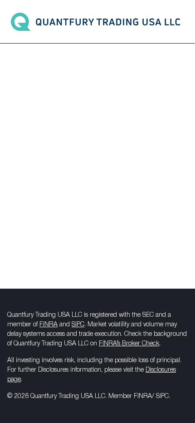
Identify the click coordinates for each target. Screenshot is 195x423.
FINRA (48, 325)
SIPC (78, 325)
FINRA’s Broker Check (129, 344)
